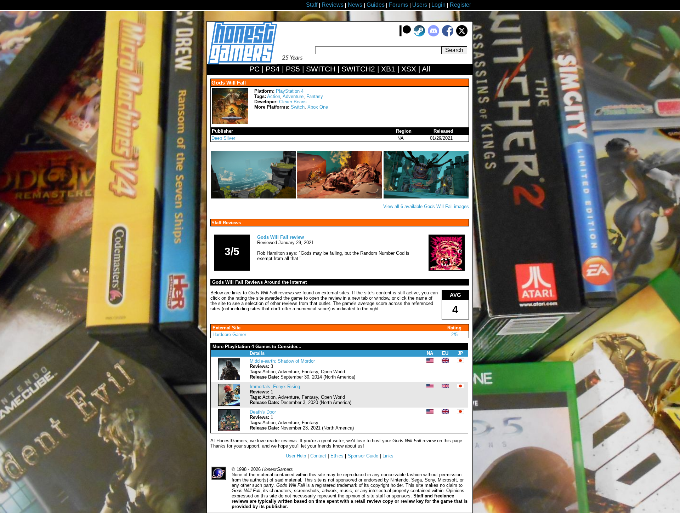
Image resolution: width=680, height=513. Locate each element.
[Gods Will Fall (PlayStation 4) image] (254, 197)
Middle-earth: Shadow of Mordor (282, 361)
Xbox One (317, 107)
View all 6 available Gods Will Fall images (426, 206)
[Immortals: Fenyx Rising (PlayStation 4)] (229, 404)
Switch (298, 107)
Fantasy (314, 96)
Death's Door (263, 412)
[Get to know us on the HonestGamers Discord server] (433, 35)
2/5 (454, 334)
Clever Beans (293, 101)
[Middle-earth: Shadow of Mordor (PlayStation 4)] (229, 378)
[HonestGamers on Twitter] (462, 35)
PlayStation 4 (290, 91)
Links (387, 456)
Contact (318, 456)
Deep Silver (223, 138)
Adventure (293, 96)
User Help (296, 456)
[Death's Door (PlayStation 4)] (229, 429)
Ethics (337, 456)
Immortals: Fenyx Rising (275, 386)
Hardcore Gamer (229, 334)
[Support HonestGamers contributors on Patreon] (405, 35)
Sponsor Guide (363, 456)
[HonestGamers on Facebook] (447, 35)
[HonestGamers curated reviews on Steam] (419, 35)
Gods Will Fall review (280, 237)
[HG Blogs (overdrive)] (447, 269)
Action (273, 96)
